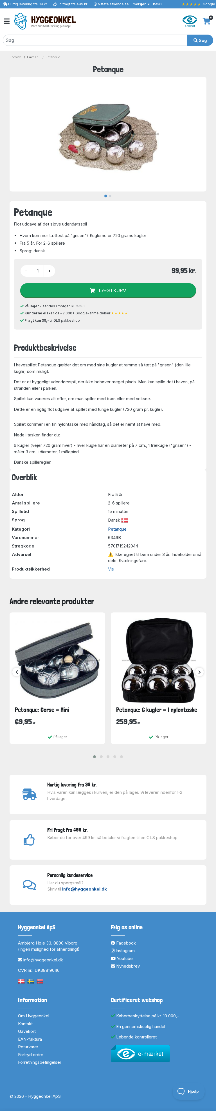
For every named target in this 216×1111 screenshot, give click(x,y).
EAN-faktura (30, 1039)
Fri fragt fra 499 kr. (73, 4)
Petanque (53, 57)
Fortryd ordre (30, 1054)
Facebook (125, 943)
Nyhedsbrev (127, 966)
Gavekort (27, 1031)
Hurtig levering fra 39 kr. (28, 4)
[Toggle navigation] (6, 21)
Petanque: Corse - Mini (42, 709)
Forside (16, 57)
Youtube (124, 958)
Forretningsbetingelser (39, 1062)
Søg (202, 40)
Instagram (124, 950)
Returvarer (28, 1046)
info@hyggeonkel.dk (84, 889)
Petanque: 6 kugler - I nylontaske (156, 709)
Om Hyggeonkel (33, 1015)
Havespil (33, 57)
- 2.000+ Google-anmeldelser (76, 313)
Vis (111, 569)
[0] (206, 21)
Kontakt (25, 1023)
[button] (94, 757)
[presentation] (16, 672)
